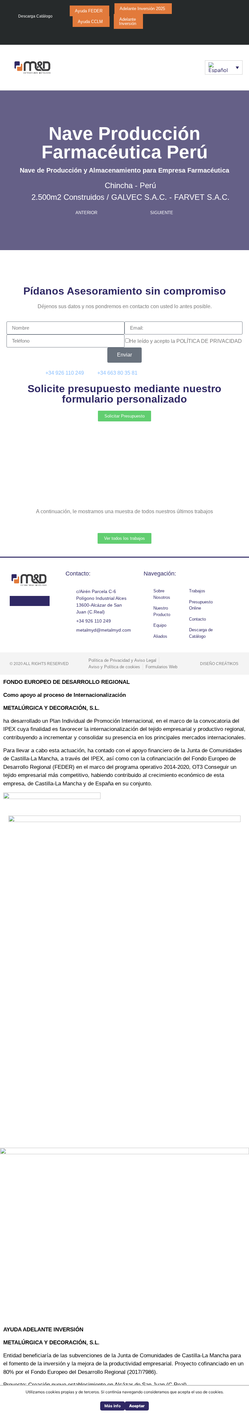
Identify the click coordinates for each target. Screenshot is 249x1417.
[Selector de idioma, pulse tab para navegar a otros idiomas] (224, 67)
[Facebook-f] (134, 35)
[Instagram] (146, 35)
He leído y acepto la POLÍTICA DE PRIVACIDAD (185, 341)
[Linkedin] (172, 35)
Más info (112, 1405)
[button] (190, 67)
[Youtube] (159, 35)
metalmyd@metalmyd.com (181, 373)
